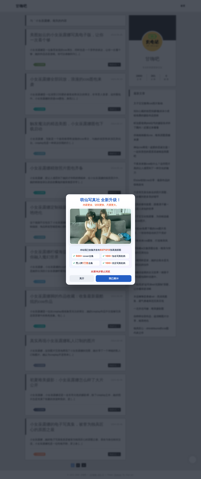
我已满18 (113, 278)
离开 (81, 278)
